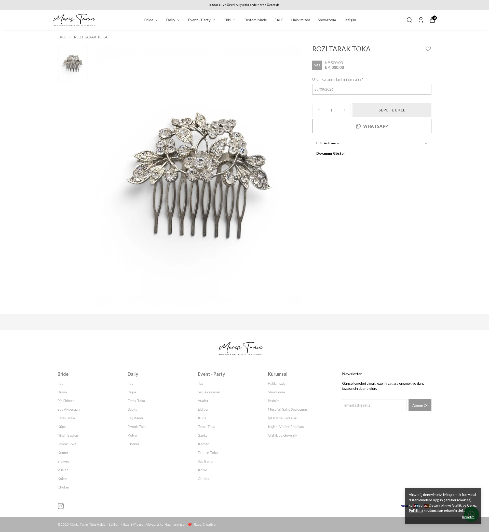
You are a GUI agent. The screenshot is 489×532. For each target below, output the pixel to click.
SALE (279, 20)
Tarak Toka (66, 418)
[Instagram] (61, 506)
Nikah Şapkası (68, 435)
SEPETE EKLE (392, 109)
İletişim (350, 20)
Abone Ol (420, 405)
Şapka (132, 409)
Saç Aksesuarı (69, 409)
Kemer (63, 452)
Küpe (62, 426)
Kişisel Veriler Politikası (286, 426)
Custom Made (255, 20)
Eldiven (63, 461)
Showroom (327, 20)
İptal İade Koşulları (282, 418)
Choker (63, 487)
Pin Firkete (66, 400)
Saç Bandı (135, 418)
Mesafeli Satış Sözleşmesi (288, 409)
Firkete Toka (208, 452)
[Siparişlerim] (421, 20)
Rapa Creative (205, 524)
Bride (148, 20)
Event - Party (199, 20)
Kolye (62, 478)
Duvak (62, 392)
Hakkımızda (300, 20)
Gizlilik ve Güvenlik (282, 435)
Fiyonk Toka (67, 444)
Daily (170, 20)
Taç (60, 383)
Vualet (63, 470)
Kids (227, 20)
